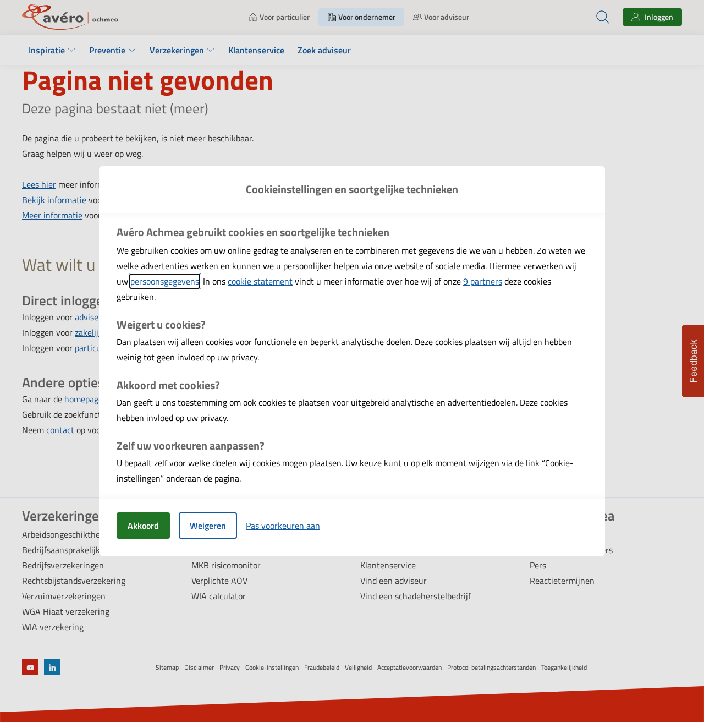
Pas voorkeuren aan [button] (283, 525)
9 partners (482, 281)
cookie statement (260, 281)
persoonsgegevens (164, 281)
